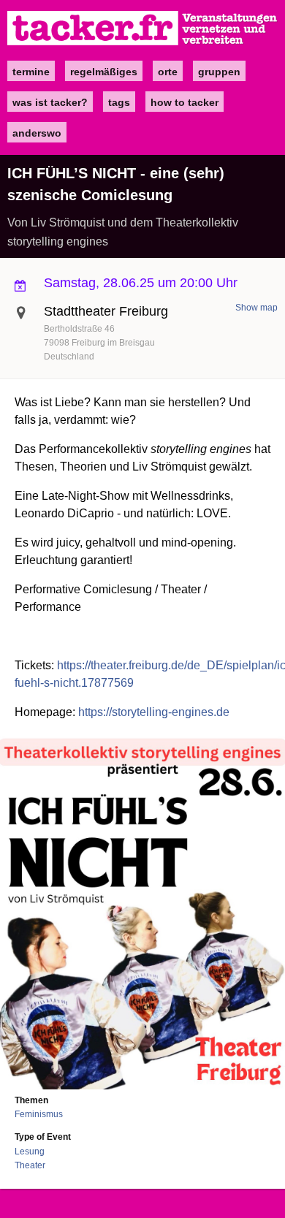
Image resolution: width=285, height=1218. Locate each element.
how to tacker (184, 102)
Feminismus (39, 1114)
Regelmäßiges (103, 71)
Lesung (30, 1151)
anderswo (36, 133)
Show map (256, 307)
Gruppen (219, 71)
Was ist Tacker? (50, 102)
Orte (168, 71)
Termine (31, 71)
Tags (119, 102)
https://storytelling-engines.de (153, 712)
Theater (30, 1165)
